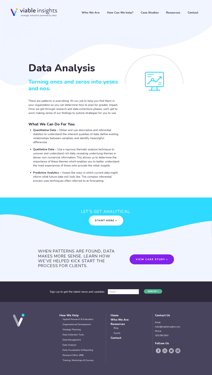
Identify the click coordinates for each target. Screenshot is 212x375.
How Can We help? (120, 12)
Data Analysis (69, 344)
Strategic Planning (72, 329)
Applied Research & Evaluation (78, 319)
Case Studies (150, 12)
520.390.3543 (161, 335)
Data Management (72, 339)
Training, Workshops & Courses (78, 360)
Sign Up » (153, 291)
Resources (173, 12)
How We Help (69, 315)
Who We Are (91, 12)
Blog (116, 328)
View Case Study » (152, 259)
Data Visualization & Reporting (78, 350)
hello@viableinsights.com (167, 326)
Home (115, 315)
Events (117, 333)
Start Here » (106, 220)
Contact (193, 12)
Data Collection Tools (73, 334)
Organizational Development (77, 324)
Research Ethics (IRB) (73, 355)
